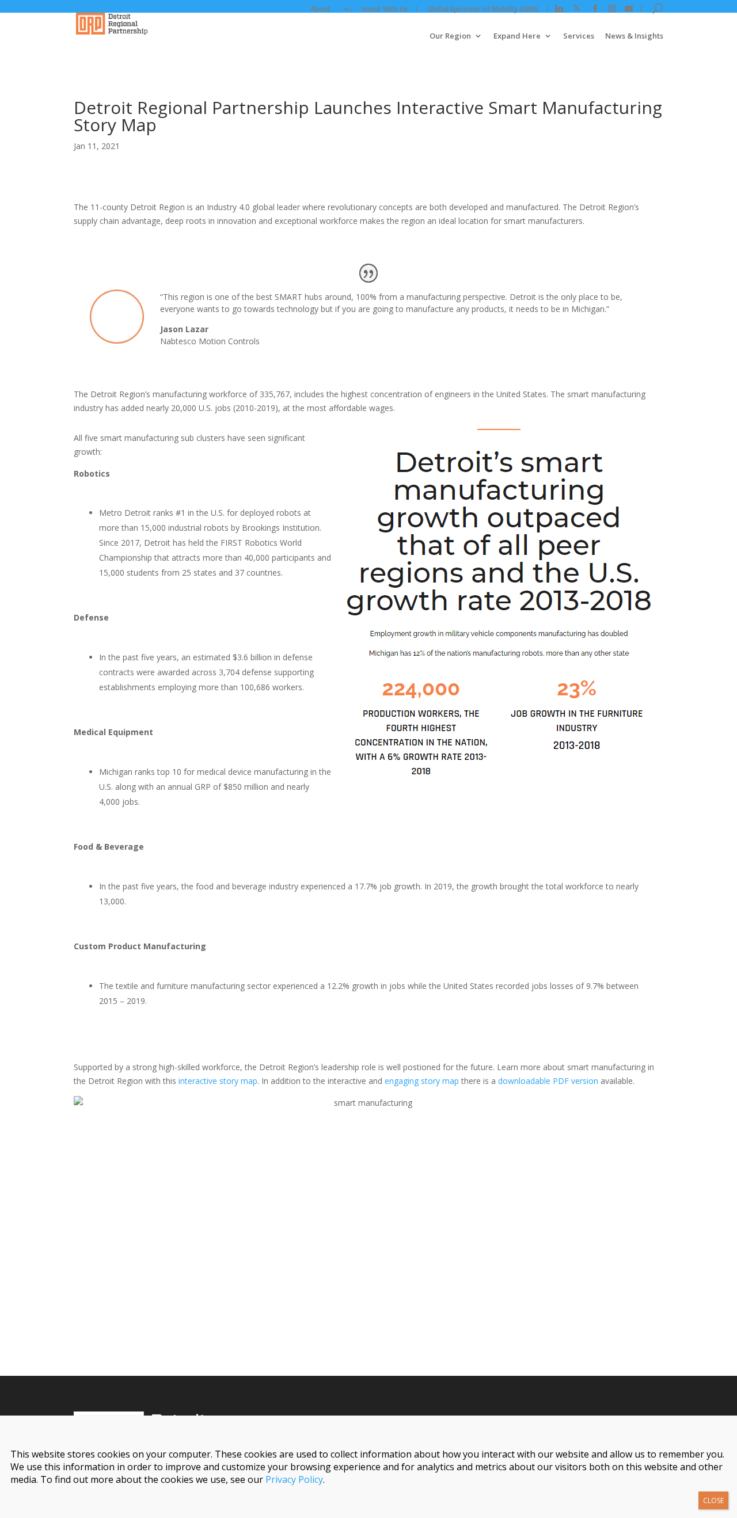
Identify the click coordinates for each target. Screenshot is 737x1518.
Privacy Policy (294, 1479)
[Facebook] (595, 9)
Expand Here (517, 36)
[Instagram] (612, 9)
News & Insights (634, 36)
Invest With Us (385, 9)
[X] (576, 8)
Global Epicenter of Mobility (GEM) (482, 9)
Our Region (450, 36)
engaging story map (422, 1080)
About (320, 9)
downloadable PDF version (548, 1080)
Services (578, 36)
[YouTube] (628, 9)
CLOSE (713, 1500)
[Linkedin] (559, 9)
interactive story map (216, 1080)
